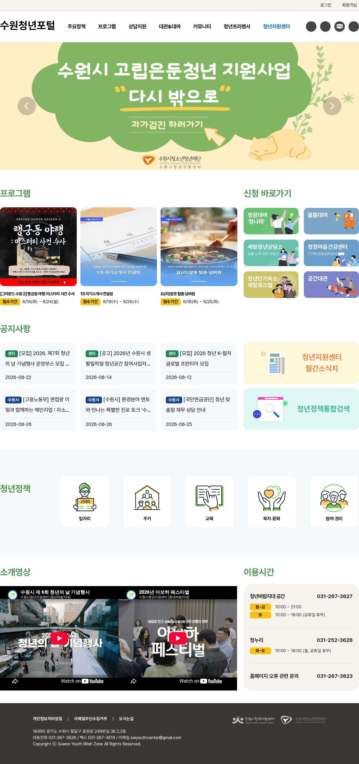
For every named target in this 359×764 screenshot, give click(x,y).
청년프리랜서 (237, 26)
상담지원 (137, 26)
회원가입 (349, 5)
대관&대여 (170, 26)
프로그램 (107, 26)
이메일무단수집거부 (90, 718)
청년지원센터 (276, 26)
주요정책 (76, 26)
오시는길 (126, 718)
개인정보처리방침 (47, 718)
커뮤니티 (202, 26)
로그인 (325, 5)
